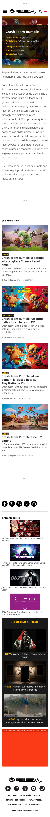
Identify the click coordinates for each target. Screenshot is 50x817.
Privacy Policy (35, 800)
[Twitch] (42, 788)
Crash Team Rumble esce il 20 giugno (22, 439)
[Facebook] (9, 788)
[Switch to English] (45, 11)
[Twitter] (26, 788)
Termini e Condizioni (15, 800)
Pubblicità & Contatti (30, 795)
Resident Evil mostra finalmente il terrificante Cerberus (25, 688)
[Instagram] (18, 788)
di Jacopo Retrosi (9, 398)
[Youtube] (35, 788)
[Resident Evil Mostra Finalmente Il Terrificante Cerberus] (25, 672)
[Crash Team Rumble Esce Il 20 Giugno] (25, 417)
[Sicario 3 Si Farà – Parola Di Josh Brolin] (25, 640)
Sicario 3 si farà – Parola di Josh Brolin (25, 655)
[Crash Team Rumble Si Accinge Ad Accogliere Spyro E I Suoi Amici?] (25, 237)
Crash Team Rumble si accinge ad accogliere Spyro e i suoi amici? (23, 261)
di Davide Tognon (9, 280)
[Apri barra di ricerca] (40, 11)
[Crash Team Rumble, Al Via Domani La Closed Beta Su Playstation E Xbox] (25, 356)
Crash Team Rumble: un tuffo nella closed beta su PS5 (22, 320)
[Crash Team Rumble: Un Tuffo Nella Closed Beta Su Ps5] (25, 298)
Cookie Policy (14, 804)
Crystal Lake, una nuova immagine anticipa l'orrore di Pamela (25, 721)
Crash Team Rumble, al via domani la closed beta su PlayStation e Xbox (20, 379)
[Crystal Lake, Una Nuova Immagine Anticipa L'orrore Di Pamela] (25, 705)
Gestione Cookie (32, 804)
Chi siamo (12, 795)
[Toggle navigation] (5, 11)
